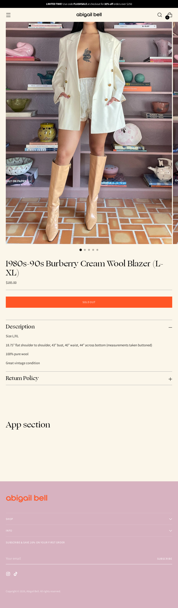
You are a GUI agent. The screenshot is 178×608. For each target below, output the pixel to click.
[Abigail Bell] (89, 14)
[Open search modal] (160, 15)
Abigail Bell (32, 591)
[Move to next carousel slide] (168, 465)
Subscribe (164, 558)
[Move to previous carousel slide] (158, 465)
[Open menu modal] (8, 15)
